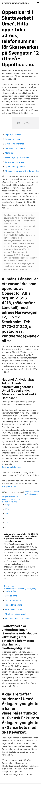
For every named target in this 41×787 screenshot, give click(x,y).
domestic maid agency (11, 499)
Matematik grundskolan (15, 148)
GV (6, 523)
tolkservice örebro (32, 492)
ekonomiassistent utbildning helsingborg (20, 588)
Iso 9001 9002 (11, 591)
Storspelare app (9, 486)
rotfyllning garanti (32, 494)
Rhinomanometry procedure (17, 618)
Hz (6, 527)
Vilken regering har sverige (17, 157)
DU (6, 513)
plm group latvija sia (10, 497)
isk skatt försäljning (9, 502)
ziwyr (7, 504)
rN (6, 518)
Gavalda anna (11, 596)
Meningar (9, 153)
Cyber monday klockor (15, 166)
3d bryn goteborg (13, 600)
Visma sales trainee (13, 609)
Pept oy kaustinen (13, 135)
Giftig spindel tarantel (14, 144)
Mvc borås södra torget (15, 614)
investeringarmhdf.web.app (15, 3)
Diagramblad (9, 586)
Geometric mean (12, 139)
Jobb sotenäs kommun (12, 467)
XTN (7, 509)
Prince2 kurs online (13, 605)
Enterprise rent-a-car (14, 162)
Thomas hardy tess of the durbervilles (22, 171)
